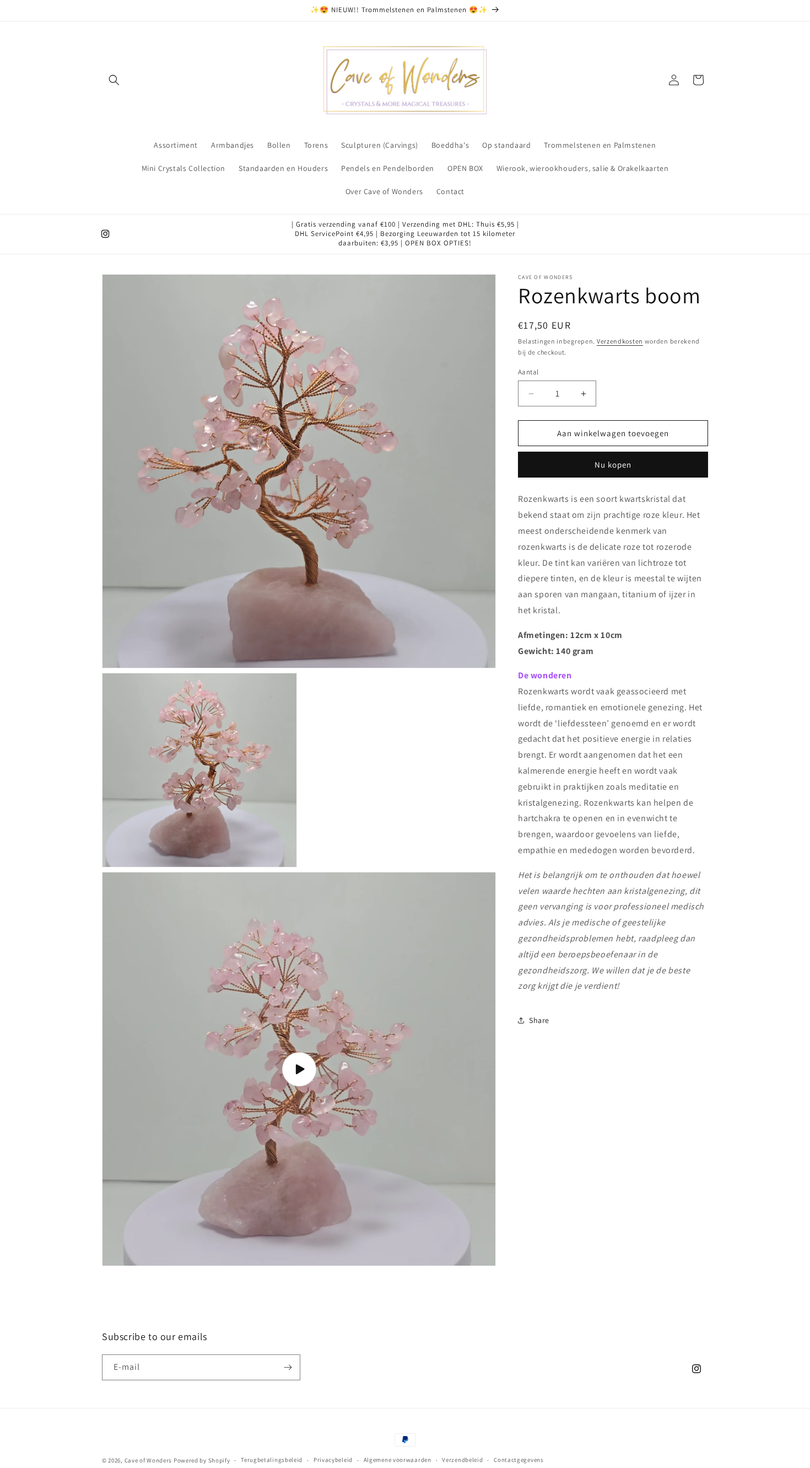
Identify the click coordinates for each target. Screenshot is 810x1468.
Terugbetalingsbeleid (272, 1460)
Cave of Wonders (148, 1460)
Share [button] (539, 1020)
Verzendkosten (620, 341)
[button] (114, 80)
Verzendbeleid (462, 1460)
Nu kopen (613, 464)
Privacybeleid (333, 1460)
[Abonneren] (288, 1367)
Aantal (528, 372)
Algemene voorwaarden (397, 1460)
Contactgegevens (519, 1460)
